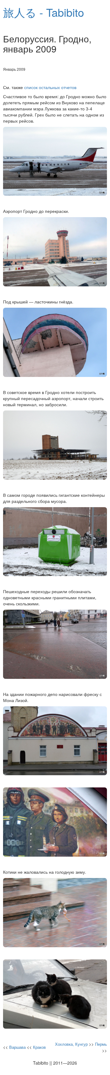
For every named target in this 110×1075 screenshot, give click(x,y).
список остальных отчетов (50, 87)
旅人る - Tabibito (43, 12)
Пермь (101, 1044)
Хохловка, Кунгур (71, 1044)
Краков (39, 1047)
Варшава (17, 1047)
